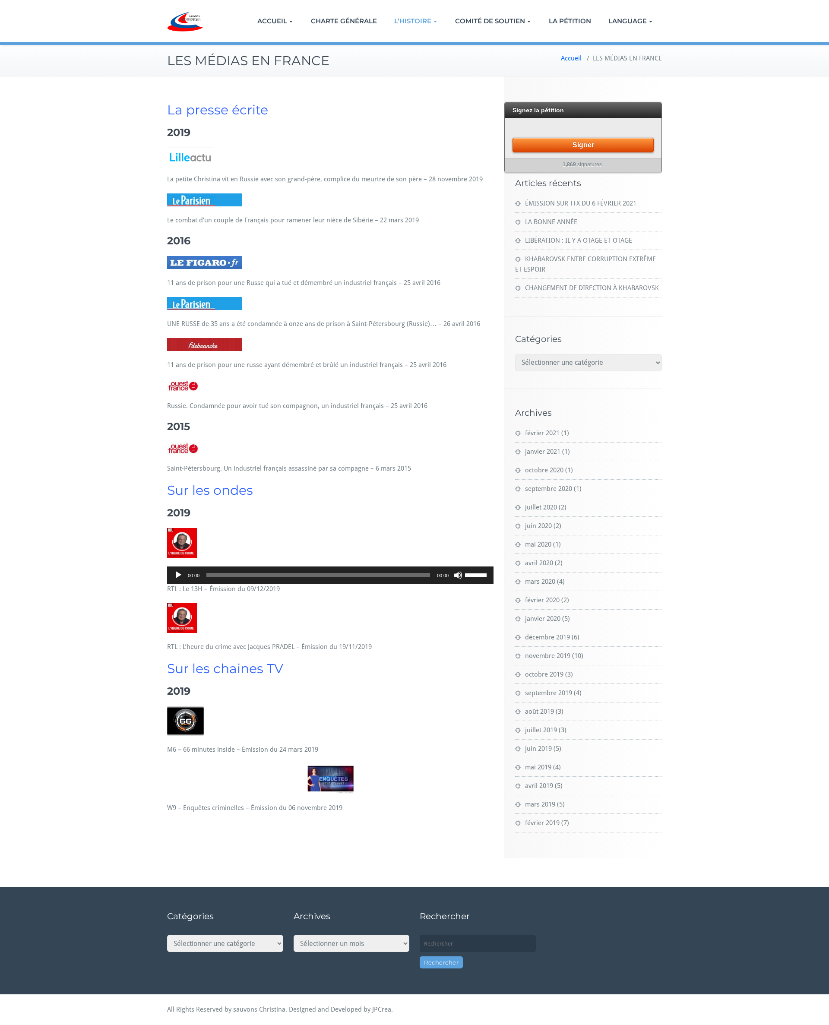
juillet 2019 (541, 730)
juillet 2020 (541, 507)
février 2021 (542, 433)
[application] (330, 575)
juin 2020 (538, 526)
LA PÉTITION (570, 21)
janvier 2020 (542, 619)
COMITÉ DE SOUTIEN (490, 21)
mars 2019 (540, 804)
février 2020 (542, 600)
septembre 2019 (548, 693)
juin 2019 (538, 749)
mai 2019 (538, 767)
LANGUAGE (627, 21)
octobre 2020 (544, 470)
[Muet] (458, 575)
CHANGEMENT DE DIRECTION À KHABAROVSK (592, 288)
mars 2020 (540, 581)
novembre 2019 (547, 656)
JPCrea (381, 1009)
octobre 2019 (544, 674)
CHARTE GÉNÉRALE (344, 21)
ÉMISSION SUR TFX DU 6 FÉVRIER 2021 (580, 203)
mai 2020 (538, 544)
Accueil (571, 58)
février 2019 (542, 823)
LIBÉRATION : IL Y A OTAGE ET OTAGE (578, 240)
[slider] (477, 574)
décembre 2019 (547, 637)
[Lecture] (178, 575)
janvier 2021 (542, 452)
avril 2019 (539, 786)
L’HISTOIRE (412, 21)
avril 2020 (539, 563)
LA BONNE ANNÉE (551, 222)
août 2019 (539, 711)
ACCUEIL (272, 21)
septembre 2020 (548, 489)
